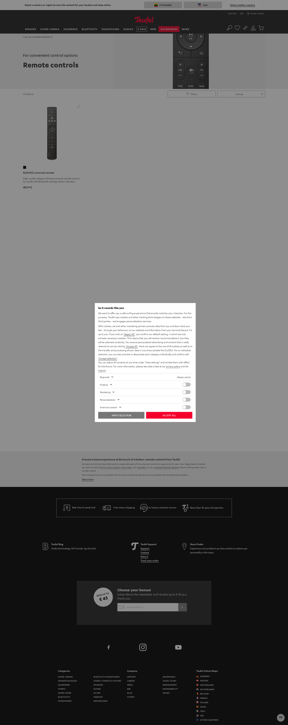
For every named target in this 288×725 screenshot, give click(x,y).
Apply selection (121, 415)
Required (104, 377)
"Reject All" (129, 334)
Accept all (169, 415)
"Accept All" (132, 346)
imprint (102, 370)
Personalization (108, 399)
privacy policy (173, 366)
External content (108, 407)
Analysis (104, 384)
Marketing (105, 392)
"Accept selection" (107, 358)
